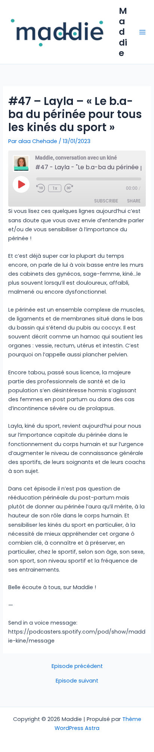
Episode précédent (77, 666)
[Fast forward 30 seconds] (73, 188)
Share (134, 201)
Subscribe (106, 201)
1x (54, 188)
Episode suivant (77, 681)
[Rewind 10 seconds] (40, 188)
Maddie (123, 31)
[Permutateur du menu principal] (142, 32)
